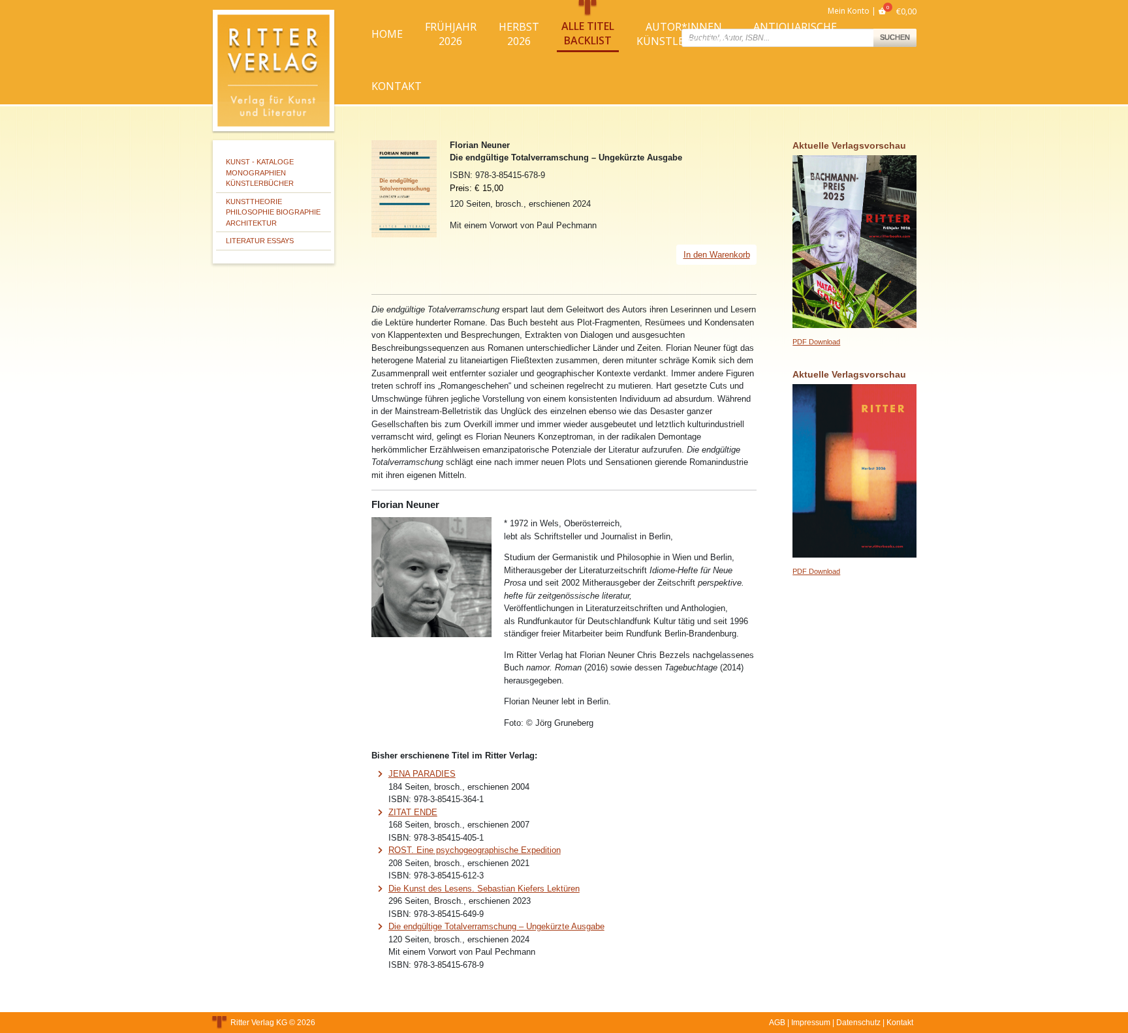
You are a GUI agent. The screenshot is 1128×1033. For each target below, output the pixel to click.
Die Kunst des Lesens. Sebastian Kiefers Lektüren (484, 888)
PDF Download (816, 342)
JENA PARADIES (422, 774)
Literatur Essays (260, 241)
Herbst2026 (519, 34)
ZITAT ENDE (412, 812)
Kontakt (396, 86)
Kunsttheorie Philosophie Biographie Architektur (273, 212)
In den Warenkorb (716, 255)
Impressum (810, 1022)
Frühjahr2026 (451, 34)
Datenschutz (858, 1022)
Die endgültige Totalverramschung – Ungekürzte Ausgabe (496, 926)
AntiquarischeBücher (795, 34)
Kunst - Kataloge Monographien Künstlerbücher (260, 172)
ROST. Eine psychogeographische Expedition (474, 850)
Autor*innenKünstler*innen (683, 34)
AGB (777, 1022)
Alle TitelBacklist (587, 33)
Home (387, 34)
